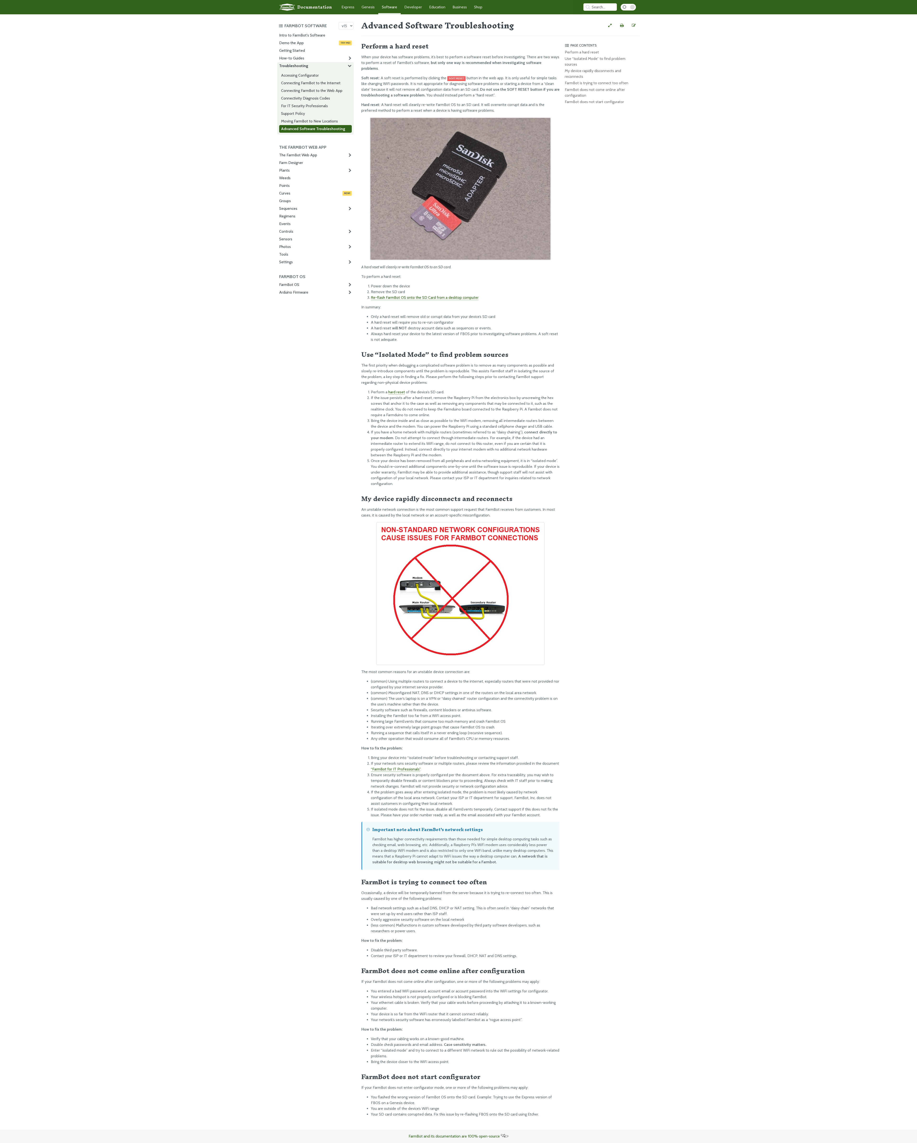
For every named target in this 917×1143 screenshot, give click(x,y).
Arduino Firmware (293, 292)
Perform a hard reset (582, 52)
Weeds (285, 178)
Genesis (368, 7)
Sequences (288, 208)
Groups (285, 201)
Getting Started (292, 50)
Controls (286, 231)
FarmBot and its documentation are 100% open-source (455, 1136)
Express (347, 7)
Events (285, 223)
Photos (285, 246)
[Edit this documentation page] (634, 26)
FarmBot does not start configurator (594, 102)
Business (460, 7)
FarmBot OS (289, 284)
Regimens (287, 216)
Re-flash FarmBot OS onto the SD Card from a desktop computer (425, 297)
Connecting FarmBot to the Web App (311, 90)
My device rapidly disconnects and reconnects (593, 73)
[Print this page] (622, 26)
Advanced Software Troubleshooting (313, 128)
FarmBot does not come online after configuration (595, 92)
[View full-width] (610, 26)
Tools (283, 254)
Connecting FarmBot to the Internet (311, 83)
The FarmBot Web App (298, 155)
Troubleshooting (293, 65)
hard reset (396, 392)
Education (437, 7)
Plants (284, 170)
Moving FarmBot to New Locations (309, 121)
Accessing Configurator (300, 75)
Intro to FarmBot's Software (302, 35)
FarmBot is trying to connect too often (596, 83)
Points (284, 185)
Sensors (285, 239)
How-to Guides (291, 58)
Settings (286, 262)
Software (389, 7)
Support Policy (293, 113)
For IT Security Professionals (304, 106)
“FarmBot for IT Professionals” (395, 769)
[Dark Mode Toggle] (628, 7)
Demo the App (314, 43)
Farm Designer (291, 162)
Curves (314, 193)
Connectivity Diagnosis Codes (305, 98)
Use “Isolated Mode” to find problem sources (595, 61)
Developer (413, 7)
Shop (478, 7)
